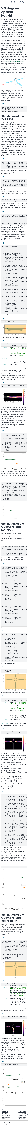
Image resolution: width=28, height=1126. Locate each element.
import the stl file (21, 56)
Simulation (4, 240)
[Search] (23, 2)
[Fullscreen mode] (17, 2)
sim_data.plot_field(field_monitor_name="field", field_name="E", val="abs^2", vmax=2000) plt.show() (14, 386)
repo (17, 209)
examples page (5, 100)
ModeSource (11, 226)
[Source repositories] (11, 2)
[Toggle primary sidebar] (2, 2)
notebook (21, 130)
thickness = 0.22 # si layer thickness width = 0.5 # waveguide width (14, 200)
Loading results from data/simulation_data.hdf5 (14, 368)
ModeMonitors (5, 229)
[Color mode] (20, 2)
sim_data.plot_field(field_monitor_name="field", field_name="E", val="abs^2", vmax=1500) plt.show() (14, 732)
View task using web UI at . (18, 352)
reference (4, 130)
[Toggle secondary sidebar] (25, 2)
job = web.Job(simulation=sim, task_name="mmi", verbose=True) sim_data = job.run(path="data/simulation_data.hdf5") (14, 344)
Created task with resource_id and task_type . (14, 348)
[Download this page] (14, 2)
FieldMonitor (21, 236)
